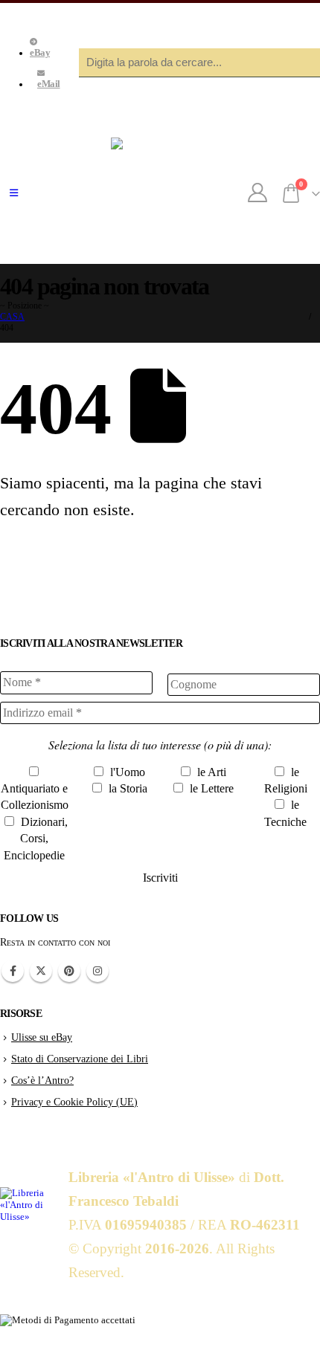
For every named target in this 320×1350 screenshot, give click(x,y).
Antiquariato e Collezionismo (34, 796)
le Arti (210, 772)
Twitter (41, 971)
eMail (48, 84)
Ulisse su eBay (41, 1037)
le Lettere (210, 788)
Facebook (12, 971)
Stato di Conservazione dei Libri (79, 1059)
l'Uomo (126, 772)
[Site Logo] (160, 193)
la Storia (126, 788)
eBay (40, 53)
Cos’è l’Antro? (42, 1080)
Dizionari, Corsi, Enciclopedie (36, 839)
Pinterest (69, 971)
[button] (14, 193)
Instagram (97, 971)
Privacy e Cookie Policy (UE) (74, 1102)
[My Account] (257, 193)
